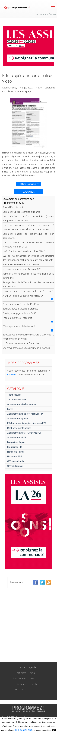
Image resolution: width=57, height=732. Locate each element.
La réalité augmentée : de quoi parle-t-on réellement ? (28, 291)
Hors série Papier (15, 451)
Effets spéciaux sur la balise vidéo (19, 326)
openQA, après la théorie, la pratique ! (21, 308)
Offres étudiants (15, 461)
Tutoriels (32, 684)
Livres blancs (20, 689)
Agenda (32, 667)
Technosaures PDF (16, 399)
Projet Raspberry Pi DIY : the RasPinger (22, 304)
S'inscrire (52, 14)
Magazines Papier (16, 442)
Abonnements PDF (16, 437)
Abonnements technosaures (21, 404)
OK (53, 730)
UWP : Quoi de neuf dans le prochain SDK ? (24, 251)
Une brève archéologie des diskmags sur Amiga (26, 348)
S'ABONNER (29, 192)
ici (16, 730)
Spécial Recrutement (13, 207)
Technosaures (14, 395)
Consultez (12, 374)
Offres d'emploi (15, 466)
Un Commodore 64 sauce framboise (21, 343)
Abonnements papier (17, 418)
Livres (10, 409)
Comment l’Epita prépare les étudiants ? (22, 212)
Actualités (21, 673)
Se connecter (41, 14)
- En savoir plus (24, 730)
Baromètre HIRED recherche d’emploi (21, 264)
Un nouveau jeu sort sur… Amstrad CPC (22, 269)
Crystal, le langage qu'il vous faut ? (19, 313)
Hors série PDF (14, 456)
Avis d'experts (19, 678)
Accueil (22, 667)
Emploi (31, 673)
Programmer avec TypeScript (17, 318)
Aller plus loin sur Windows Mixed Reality (23, 295)
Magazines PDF (15, 447)
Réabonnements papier (19, 428)
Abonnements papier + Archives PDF (25, 414)
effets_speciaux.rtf (29, 184)
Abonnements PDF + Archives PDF (24, 433)
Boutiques (21, 684)
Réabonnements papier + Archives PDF (26, 423)
